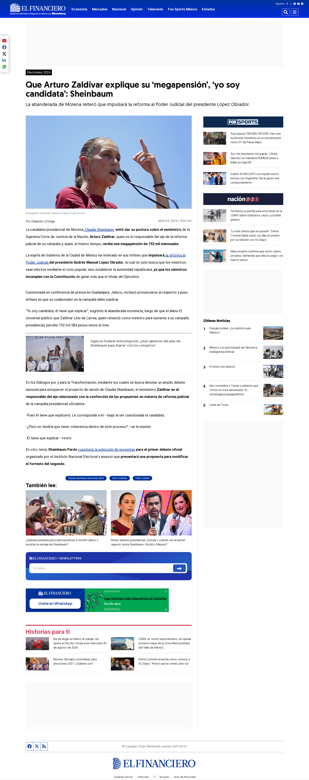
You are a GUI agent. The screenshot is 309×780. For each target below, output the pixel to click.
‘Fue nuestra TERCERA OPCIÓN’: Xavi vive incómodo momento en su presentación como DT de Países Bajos (255, 138)
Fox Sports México (182, 9)
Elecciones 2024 (38, 72)
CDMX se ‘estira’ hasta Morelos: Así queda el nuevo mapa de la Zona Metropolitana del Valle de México (164, 643)
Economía (79, 9)
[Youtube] (299, 3)
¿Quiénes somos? (123, 777)
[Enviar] (179, 568)
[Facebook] (288, 3)
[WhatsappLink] (97, 600)
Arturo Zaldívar (119, 478)
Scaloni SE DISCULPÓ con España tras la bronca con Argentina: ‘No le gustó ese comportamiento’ (254, 178)
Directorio (143, 777)
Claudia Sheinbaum (99, 229)
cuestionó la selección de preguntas (106, 449)
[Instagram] (295, 3)
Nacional (119, 9)
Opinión (137, 9)
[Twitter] (292, 3)
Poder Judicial (142, 478)
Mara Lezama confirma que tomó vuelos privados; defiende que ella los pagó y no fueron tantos (256, 256)
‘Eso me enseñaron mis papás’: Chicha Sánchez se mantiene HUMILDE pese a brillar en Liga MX (254, 158)
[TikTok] (303, 3)
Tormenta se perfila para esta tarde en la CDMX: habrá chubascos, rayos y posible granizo (256, 215)
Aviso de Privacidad (185, 777)
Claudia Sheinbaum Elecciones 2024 (86, 478)
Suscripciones (161, 777)
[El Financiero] (38, 9)
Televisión (155, 9)
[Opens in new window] (214, 138)
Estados (208, 9)
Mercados (99, 9)
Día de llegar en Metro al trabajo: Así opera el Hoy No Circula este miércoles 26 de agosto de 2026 (79, 643)
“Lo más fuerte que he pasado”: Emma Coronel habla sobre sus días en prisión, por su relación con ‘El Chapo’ (255, 236)
